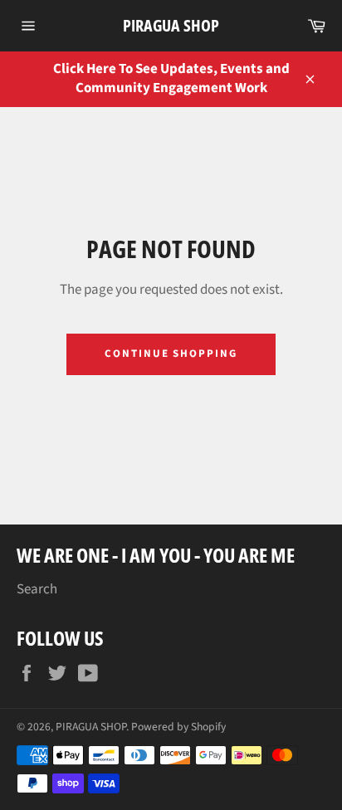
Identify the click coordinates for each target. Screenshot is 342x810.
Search (37, 589)
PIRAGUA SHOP (171, 25)
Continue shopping (171, 353)
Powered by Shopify (178, 726)
